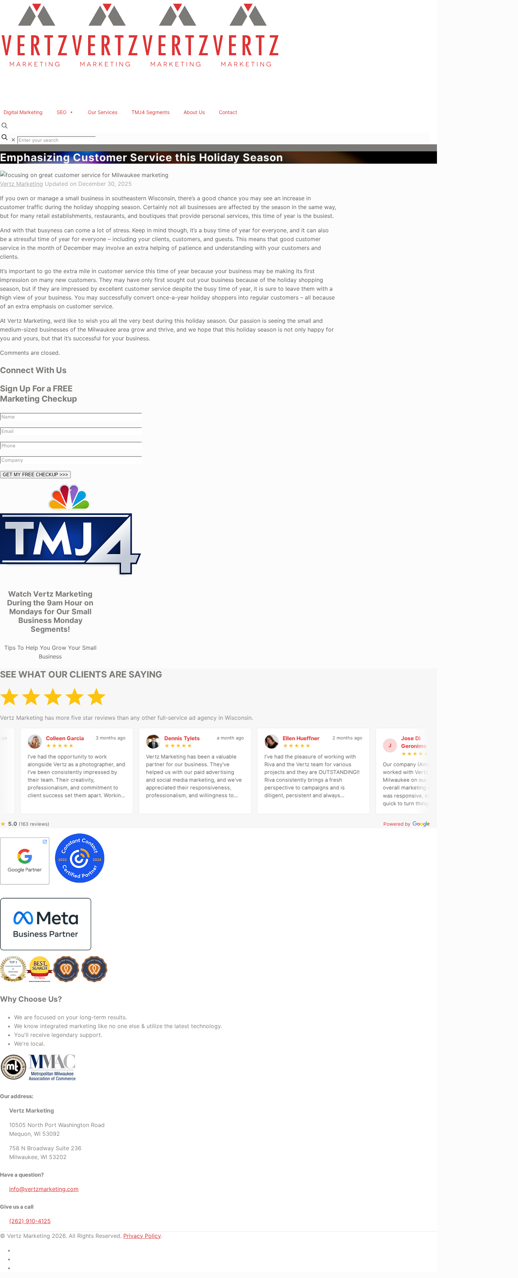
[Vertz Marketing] (141, 68)
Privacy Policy (142, 1235)
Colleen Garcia (19, 738)
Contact (228, 112)
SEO (62, 112)
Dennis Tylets (136, 738)
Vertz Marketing (21, 183)
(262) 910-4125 (30, 1221)
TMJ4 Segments (150, 112)
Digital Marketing (23, 112)
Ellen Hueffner (255, 738)
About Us (194, 112)
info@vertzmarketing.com (44, 1188)
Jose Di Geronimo (368, 742)
